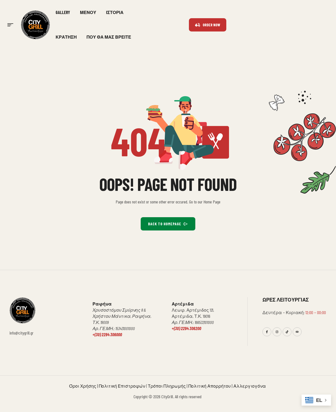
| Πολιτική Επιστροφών (120, 386)
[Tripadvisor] (297, 331)
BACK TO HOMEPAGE (164, 223)
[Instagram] (277, 331)
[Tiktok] (287, 331)
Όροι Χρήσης (82, 386)
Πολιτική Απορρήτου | (210, 386)
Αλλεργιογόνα (250, 386)
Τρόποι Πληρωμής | (168, 386)
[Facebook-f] (266, 331)
